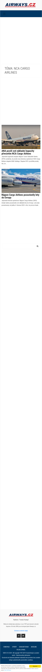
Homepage (6, 647)
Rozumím (35, 666)
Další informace (7, 670)
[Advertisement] (21, 39)
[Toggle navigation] (4, 14)
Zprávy (14, 647)
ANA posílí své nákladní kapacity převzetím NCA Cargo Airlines (18, 152)
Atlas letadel (21, 649)
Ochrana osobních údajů (21, 630)
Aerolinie (34, 647)
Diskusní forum (24, 647)
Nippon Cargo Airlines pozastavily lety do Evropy (20, 196)
